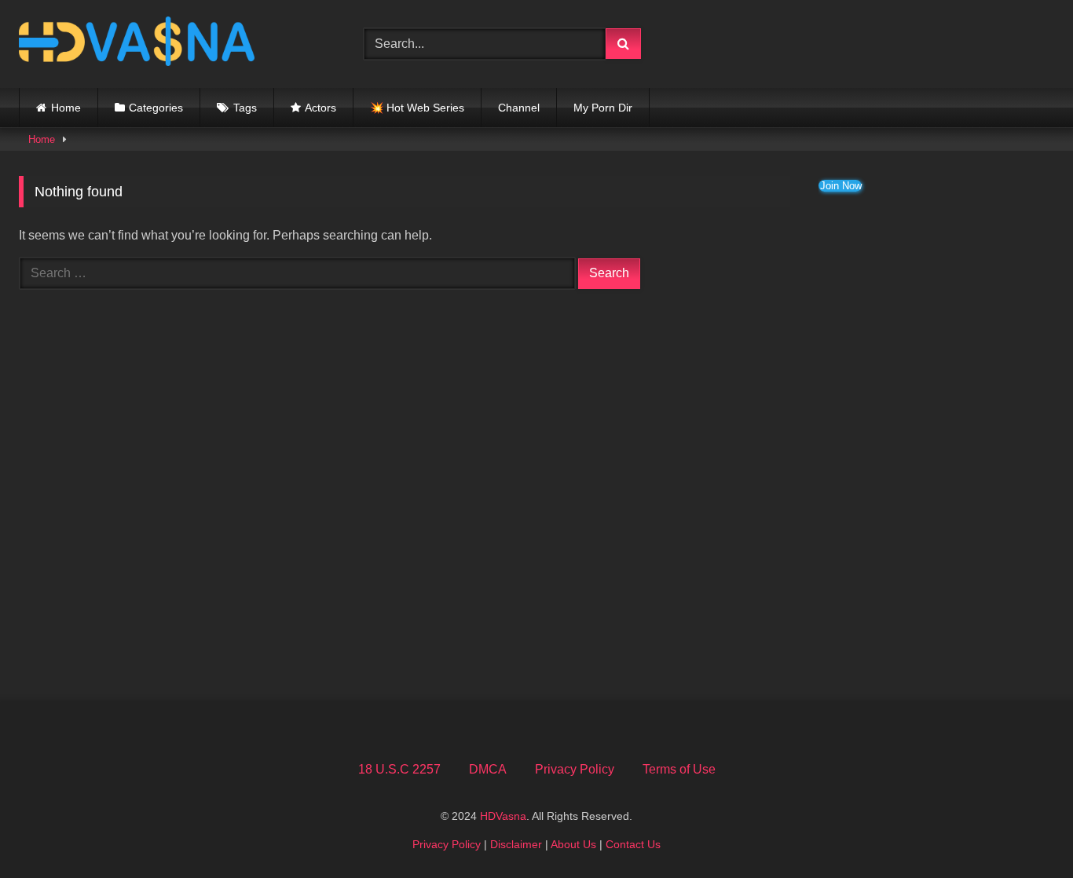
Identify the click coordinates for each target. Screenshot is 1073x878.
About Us (573, 844)
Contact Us (633, 844)
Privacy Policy (574, 769)
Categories (156, 107)
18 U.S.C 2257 (399, 769)
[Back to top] (1024, 831)
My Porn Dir (602, 107)
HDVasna (503, 816)
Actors (320, 107)
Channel (519, 107)
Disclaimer (516, 844)
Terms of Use (679, 769)
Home (66, 107)
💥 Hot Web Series (417, 107)
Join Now (841, 186)
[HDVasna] (137, 43)
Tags (245, 107)
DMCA (488, 769)
